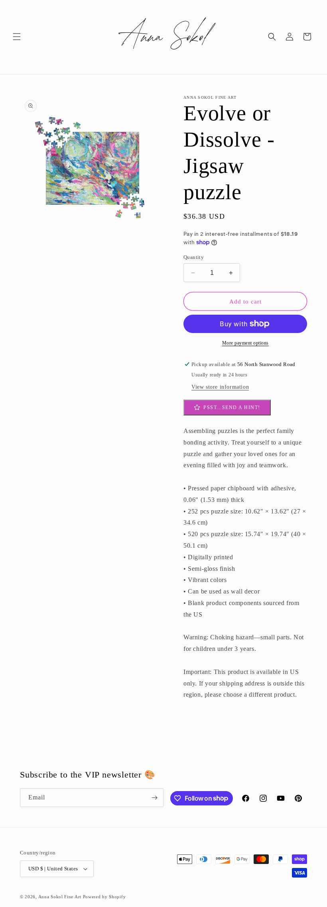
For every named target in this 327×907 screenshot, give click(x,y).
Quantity (193, 257)
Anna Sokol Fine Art (59, 896)
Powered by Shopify (104, 896)
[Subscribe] (154, 797)
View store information (220, 387)
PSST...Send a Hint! (231, 407)
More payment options (245, 343)
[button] (17, 36)
